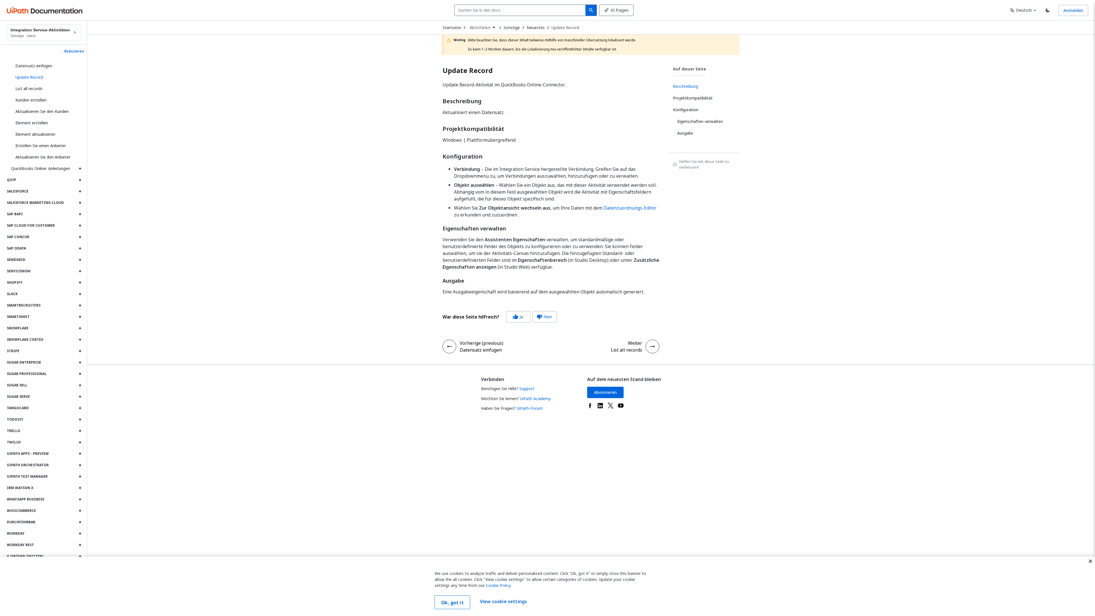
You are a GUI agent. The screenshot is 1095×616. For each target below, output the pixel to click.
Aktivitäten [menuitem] (480, 27)
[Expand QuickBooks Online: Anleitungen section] (79, 168)
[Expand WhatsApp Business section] (79, 499)
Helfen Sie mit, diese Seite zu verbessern (704, 164)
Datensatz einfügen (33, 66)
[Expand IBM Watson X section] (79, 488)
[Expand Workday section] (79, 533)
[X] (610, 405)
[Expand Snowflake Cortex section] (79, 339)
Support (527, 389)
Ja (518, 317)
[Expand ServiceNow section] (79, 271)
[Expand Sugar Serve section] (79, 396)
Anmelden (1073, 10)
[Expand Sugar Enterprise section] (79, 362)
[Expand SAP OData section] (79, 248)
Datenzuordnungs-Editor (629, 207)
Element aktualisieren (35, 134)
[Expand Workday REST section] (79, 545)
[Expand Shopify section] (79, 282)
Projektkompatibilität (473, 129)
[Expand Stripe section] (79, 351)
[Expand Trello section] (79, 430)
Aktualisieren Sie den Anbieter (42, 157)
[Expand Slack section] (79, 294)
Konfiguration (462, 157)
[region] (547, 586)
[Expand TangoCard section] (79, 408)
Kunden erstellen (30, 100)
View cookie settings (503, 601)
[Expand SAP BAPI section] (79, 214)
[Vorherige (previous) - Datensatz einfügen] (449, 346)
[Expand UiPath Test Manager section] (79, 476)
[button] (46, 77)
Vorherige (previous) (481, 343)
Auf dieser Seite (689, 69)
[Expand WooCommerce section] (79, 510)
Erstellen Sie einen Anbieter (40, 146)
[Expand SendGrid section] (79, 259)
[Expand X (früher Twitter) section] (79, 556)
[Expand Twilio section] (79, 442)
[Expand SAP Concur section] (79, 237)
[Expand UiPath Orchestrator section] (79, 465)
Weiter (635, 343)
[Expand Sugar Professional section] (79, 373)
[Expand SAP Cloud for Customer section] (79, 225)
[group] (500, 317)
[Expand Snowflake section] (79, 328)
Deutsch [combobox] (1021, 10)
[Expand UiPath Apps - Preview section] (79, 453)
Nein (544, 317)
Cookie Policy (498, 585)
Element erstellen (31, 123)
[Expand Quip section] (79, 180)
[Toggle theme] (1048, 10)
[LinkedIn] (600, 405)
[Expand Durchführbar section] (79, 522)
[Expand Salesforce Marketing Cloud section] (79, 202)
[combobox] (521, 10)
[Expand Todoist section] (79, 419)
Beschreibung (462, 101)
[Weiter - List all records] (652, 346)
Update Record (565, 28)
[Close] (1090, 561)
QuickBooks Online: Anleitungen (40, 168)
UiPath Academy (535, 399)
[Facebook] (590, 405)
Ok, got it (452, 602)
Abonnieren (605, 392)
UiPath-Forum (530, 408)
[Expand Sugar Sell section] (79, 385)
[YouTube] (621, 405)
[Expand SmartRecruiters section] (79, 305)
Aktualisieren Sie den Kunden (42, 111)
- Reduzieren (73, 51)
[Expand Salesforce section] (79, 191)
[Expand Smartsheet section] (79, 316)
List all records (28, 89)
